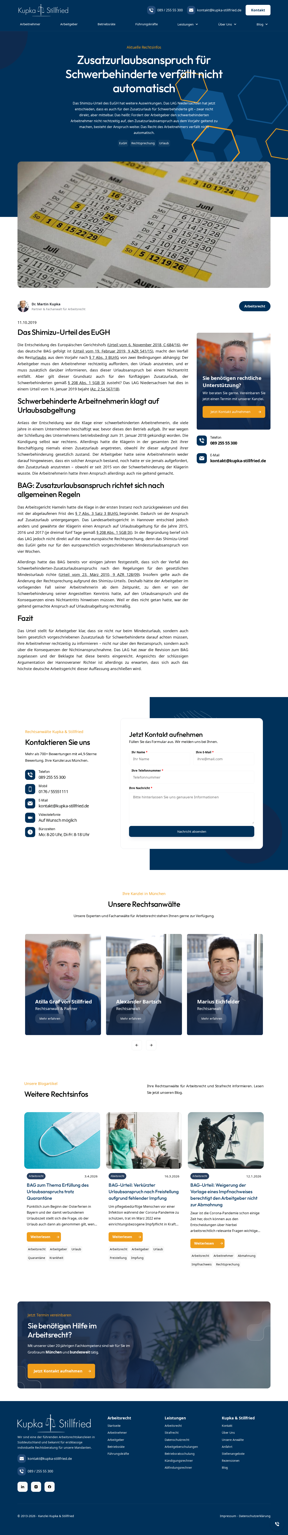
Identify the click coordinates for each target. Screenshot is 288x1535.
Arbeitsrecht (36, 1176)
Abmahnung (247, 1256)
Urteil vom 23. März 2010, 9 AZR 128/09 (99, 574)
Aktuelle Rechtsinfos (144, 47)
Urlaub (76, 1249)
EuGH (123, 143)
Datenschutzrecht (177, 1440)
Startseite (114, 1426)
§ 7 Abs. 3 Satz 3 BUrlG (97, 513)
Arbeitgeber (69, 24)
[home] (42, 10)
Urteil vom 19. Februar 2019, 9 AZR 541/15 (113, 351)
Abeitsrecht (117, 1176)
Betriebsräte (106, 24)
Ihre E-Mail (205, 752)
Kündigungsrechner (179, 1461)
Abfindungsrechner (178, 1468)
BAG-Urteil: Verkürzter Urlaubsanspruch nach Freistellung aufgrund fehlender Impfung (144, 1191)
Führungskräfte (146, 24)
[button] (188, 24)
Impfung (137, 1258)
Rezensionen (231, 1461)
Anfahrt (227, 1447)
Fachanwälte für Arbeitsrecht (132, 915)
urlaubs (39, 357)
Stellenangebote (233, 1454)
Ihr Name (139, 752)
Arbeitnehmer (30, 24)
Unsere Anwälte (233, 1440)
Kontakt (258, 10)
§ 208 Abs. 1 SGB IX (86, 382)
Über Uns (228, 1433)
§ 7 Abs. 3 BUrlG (104, 357)
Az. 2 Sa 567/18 (104, 388)
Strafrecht (172, 1433)
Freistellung (118, 1258)
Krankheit (56, 1258)
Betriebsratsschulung (180, 1454)
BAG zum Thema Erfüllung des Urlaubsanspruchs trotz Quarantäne (58, 1191)
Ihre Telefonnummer (147, 770)
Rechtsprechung (143, 143)
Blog (225, 1468)
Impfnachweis (202, 1264)
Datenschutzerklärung (255, 1516)
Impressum (228, 1516)
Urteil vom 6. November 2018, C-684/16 (143, 344)
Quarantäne (36, 1258)
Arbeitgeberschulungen (181, 1447)
